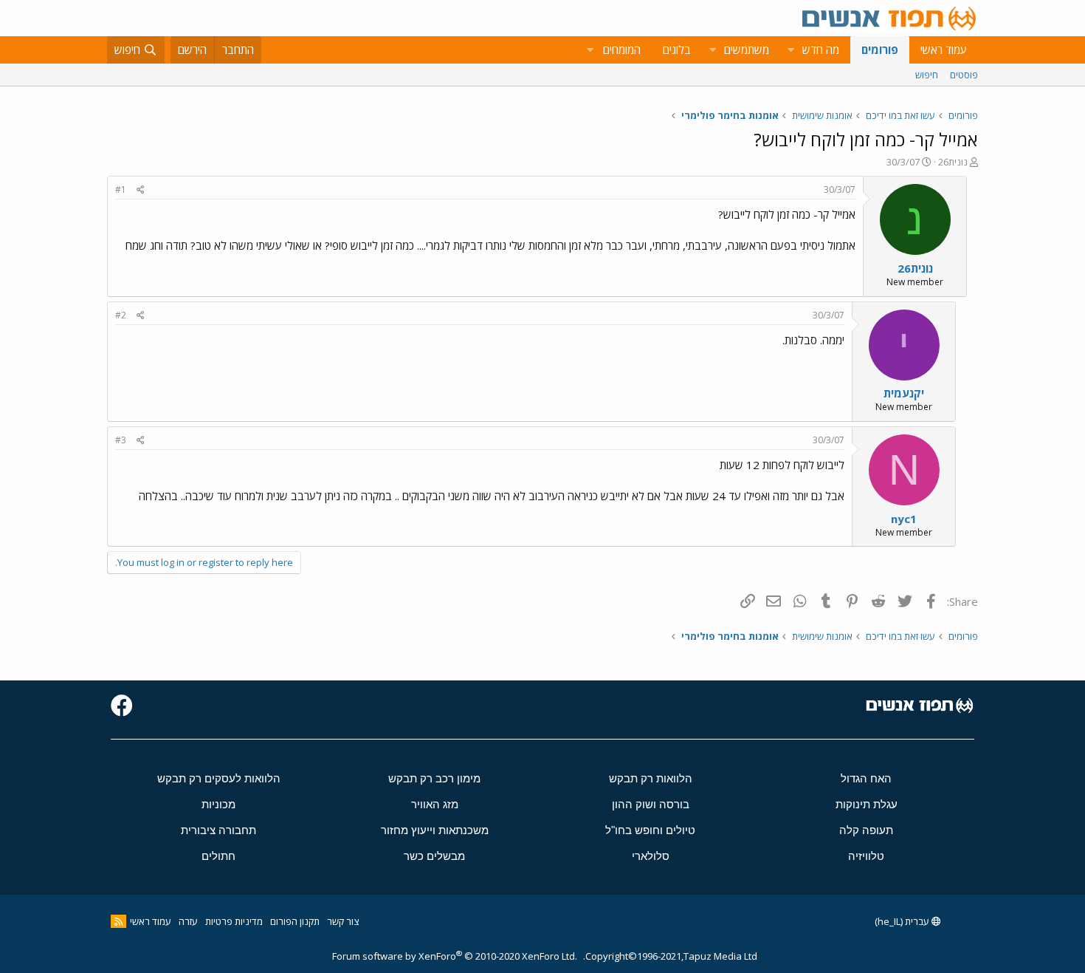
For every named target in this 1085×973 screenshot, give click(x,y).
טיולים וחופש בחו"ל (650, 830)
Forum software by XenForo (454, 956)
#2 (120, 315)
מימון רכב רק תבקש (434, 778)
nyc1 (904, 518)
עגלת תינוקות (867, 804)
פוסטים (964, 74)
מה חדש (820, 49)
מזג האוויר (434, 804)
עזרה (188, 921)
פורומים (879, 49)
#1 (120, 189)
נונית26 (953, 161)
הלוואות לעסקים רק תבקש (218, 778)
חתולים (218, 856)
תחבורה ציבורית (218, 830)
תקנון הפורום (295, 921)
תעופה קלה (866, 830)
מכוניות (218, 804)
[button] (790, 50)
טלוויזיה (866, 856)
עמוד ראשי (943, 49)
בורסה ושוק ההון (650, 804)
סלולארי (650, 856)
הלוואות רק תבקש (650, 778)
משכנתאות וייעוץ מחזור (435, 830)
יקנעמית (904, 393)
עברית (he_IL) (903, 921)
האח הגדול (866, 778)
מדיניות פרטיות (234, 921)
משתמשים (746, 49)
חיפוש (926, 74)
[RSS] (118, 921)
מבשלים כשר (434, 856)
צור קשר (343, 921)
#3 (120, 440)
